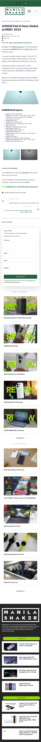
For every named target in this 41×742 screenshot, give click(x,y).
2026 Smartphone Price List (14, 470)
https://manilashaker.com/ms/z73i (20, 42)
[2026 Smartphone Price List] (20, 457)
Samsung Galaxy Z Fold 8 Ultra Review (18, 318)
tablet (24, 192)
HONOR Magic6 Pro (18, 47)
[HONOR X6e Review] (20, 333)
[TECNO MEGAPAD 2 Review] (20, 418)
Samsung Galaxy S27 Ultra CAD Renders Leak (28, 658)
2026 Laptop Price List (12, 526)
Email (6, 260)
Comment (7, 240)
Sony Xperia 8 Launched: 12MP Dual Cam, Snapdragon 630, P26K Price (28, 719)
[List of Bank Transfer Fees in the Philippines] (20, 485)
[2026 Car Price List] (20, 570)
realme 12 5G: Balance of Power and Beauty (28, 645)
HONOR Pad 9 (12, 192)
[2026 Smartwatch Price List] (20, 542)
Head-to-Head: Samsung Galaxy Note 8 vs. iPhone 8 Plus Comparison (28, 732)
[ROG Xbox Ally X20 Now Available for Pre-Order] (10, 673)
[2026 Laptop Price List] (20, 514)
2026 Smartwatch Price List (14, 554)
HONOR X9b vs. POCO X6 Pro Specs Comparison (22, 187)
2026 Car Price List (11, 582)
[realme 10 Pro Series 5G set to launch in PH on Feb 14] (10, 706)
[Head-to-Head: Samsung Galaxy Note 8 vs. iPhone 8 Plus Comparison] (10, 734)
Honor (6, 192)
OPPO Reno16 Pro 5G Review (14, 374)
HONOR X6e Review (11, 346)
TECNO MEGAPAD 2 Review (14, 430)
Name (6, 253)
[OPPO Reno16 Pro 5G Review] (20, 362)
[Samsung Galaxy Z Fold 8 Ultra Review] (20, 305)
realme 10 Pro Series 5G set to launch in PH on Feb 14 (28, 705)
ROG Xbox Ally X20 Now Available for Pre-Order (28, 671)
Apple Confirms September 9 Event (26, 684)
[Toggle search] (36, 11)
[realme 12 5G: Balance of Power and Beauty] (10, 647)
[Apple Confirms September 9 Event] (10, 686)
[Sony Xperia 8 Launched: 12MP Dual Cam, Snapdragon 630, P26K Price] (10, 720)
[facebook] (15, 3)
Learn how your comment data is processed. (19, 281)
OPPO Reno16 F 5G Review (13, 402)
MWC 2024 (29, 49)
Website (6, 267)
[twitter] (18, 3)
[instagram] (22, 3)
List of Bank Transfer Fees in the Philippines (20, 498)
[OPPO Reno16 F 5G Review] (20, 390)
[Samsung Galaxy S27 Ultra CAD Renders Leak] (10, 660)
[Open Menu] (29, 11)
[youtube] (25, 3)
